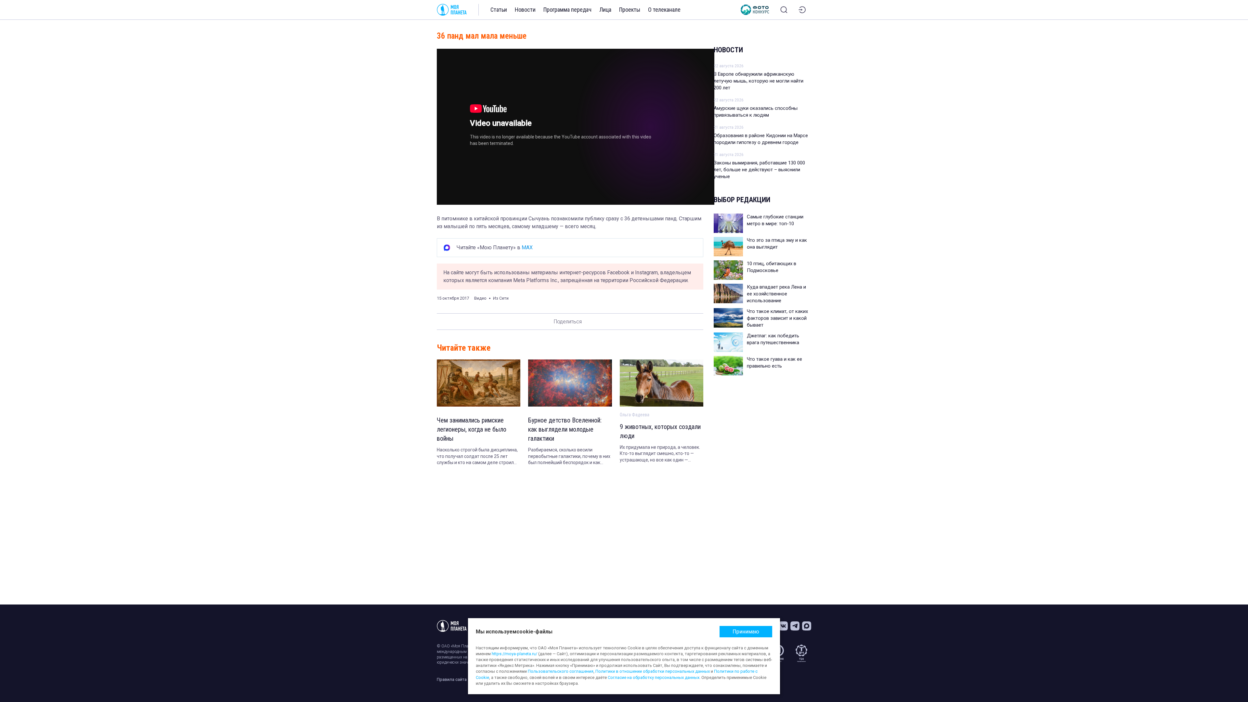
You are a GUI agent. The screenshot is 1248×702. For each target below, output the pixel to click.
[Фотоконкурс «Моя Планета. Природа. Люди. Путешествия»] (755, 10)
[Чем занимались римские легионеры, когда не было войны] (478, 383)
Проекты (629, 9)
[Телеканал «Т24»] (801, 653)
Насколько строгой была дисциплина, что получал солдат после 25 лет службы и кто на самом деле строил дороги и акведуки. (477, 456)
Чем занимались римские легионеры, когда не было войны (471, 429)
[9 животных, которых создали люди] (661, 383)
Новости (525, 9)
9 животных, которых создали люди (660, 431)
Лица (605, 9)
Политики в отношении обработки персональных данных (652, 671)
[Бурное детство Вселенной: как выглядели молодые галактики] (570, 383)
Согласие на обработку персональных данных (653, 677)
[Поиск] (784, 10)
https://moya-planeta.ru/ (514, 653)
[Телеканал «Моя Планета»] (452, 10)
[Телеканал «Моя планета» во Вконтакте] (783, 625)
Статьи (498, 9)
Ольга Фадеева (634, 414)
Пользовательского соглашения (560, 671)
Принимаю (746, 632)
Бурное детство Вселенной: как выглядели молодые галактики (565, 429)
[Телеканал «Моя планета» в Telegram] (795, 625)
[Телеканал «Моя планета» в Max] (806, 625)
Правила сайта (452, 679)
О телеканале (664, 9)
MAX (527, 247)
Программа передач (567, 9)
